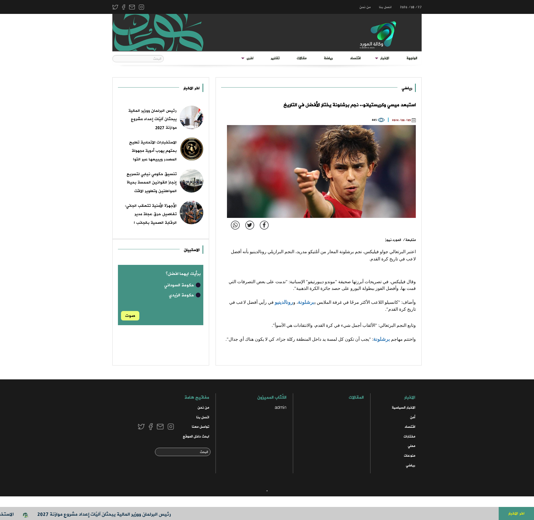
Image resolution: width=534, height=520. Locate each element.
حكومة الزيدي (182, 295)
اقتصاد (355, 58)
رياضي (407, 88)
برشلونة (306, 302)
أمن (412, 417)
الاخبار (384, 58)
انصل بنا (385, 7)
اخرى (249, 58)
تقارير (275, 58)
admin (280, 407)
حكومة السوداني (179, 285)
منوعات (409, 455)
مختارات (409, 436)
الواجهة (411, 58)
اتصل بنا (202, 417)
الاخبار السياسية (403, 407)
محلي (411, 445)
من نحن (365, 7)
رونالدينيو (284, 302)
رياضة (328, 58)
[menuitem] (412, 58)
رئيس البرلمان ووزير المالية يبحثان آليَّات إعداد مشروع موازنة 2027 (115, 514)
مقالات (301, 58)
